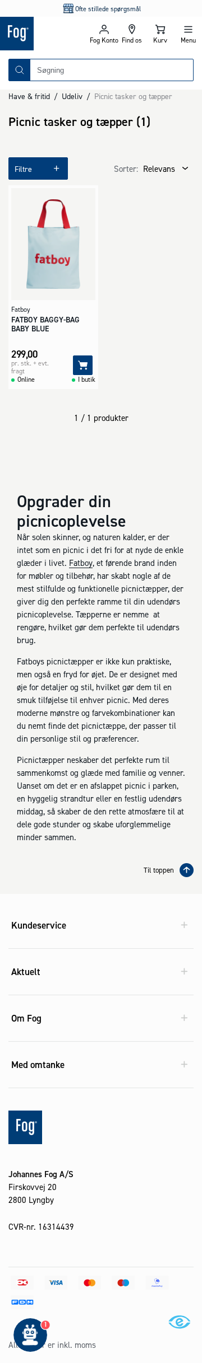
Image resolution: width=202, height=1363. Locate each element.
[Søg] (19, 70)
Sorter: (126, 168)
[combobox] (111, 70)
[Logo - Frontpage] (45, 33)
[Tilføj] (83, 365)
